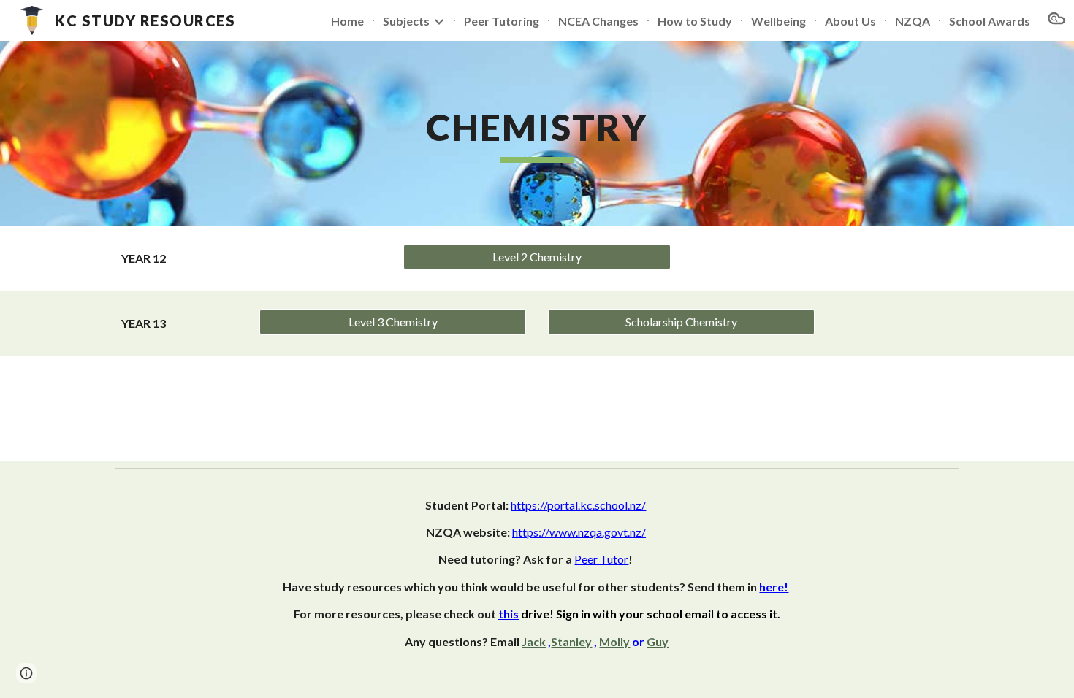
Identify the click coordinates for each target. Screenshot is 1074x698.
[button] (1056, 20)
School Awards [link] (989, 21)
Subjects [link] (406, 21)
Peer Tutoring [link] (501, 21)
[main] (537, 134)
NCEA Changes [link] (598, 21)
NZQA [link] (912, 21)
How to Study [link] (695, 21)
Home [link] (347, 21)
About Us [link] (850, 21)
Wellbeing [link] (778, 21)
